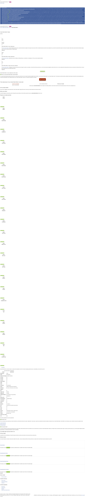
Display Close (3, 50)
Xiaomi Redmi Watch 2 (6, 58)
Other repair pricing (2, 425)
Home (1, 27)
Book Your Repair (42, 71)
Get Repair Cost (8, 447)
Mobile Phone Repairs (5, 27)
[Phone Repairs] (3, 5)
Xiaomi (10, 27)
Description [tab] (3, 367)
